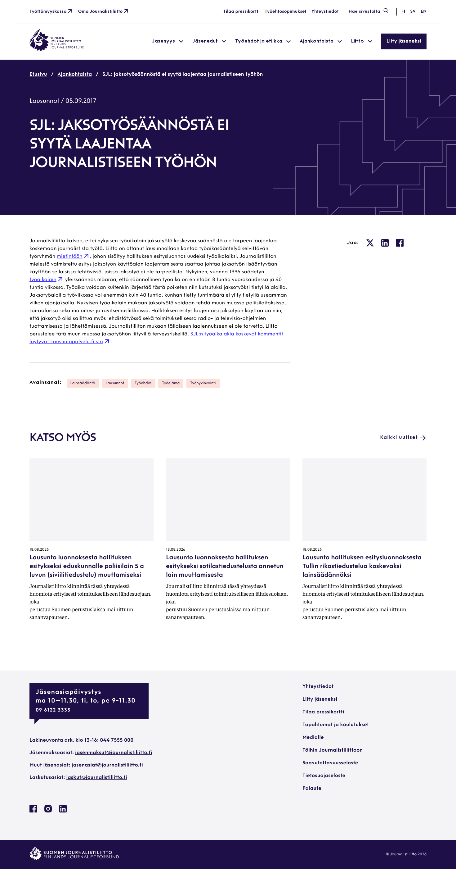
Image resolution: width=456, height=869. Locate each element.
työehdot (143, 383)
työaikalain (42, 279)
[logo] (56, 50)
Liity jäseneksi (404, 41)
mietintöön (70, 256)
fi (403, 11)
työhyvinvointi (203, 383)
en (424, 11)
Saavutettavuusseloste (330, 763)
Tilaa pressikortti (241, 11)
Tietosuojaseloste (323, 775)
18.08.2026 (39, 550)
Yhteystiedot (325, 11)
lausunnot (115, 383)
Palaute (311, 788)
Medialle (313, 737)
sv (413, 11)
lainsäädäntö (82, 383)
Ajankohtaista (75, 74)
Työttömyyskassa (48, 11)
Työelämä (171, 383)
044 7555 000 (116, 740)
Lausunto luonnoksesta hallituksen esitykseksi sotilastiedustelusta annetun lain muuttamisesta (225, 566)
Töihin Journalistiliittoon (332, 750)
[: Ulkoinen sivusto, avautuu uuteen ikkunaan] (370, 243)
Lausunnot (44, 101)
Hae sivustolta (364, 11)
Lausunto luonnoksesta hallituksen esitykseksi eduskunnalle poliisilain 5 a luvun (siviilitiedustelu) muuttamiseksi (86, 566)
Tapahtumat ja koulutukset (335, 724)
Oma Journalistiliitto (100, 11)
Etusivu (38, 74)
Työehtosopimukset (285, 11)
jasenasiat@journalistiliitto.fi (107, 765)
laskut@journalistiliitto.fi (96, 777)
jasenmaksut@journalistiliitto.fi (113, 752)
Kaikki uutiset (399, 437)
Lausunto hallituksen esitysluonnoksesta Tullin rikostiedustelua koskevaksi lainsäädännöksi (362, 566)
